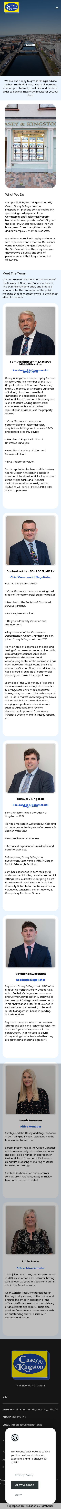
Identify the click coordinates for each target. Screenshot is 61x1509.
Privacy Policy (24, 1475)
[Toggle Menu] (57, 7)
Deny (18, 1495)
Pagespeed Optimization (21, 1506)
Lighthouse (47, 1506)
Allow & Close (24, 1485)
